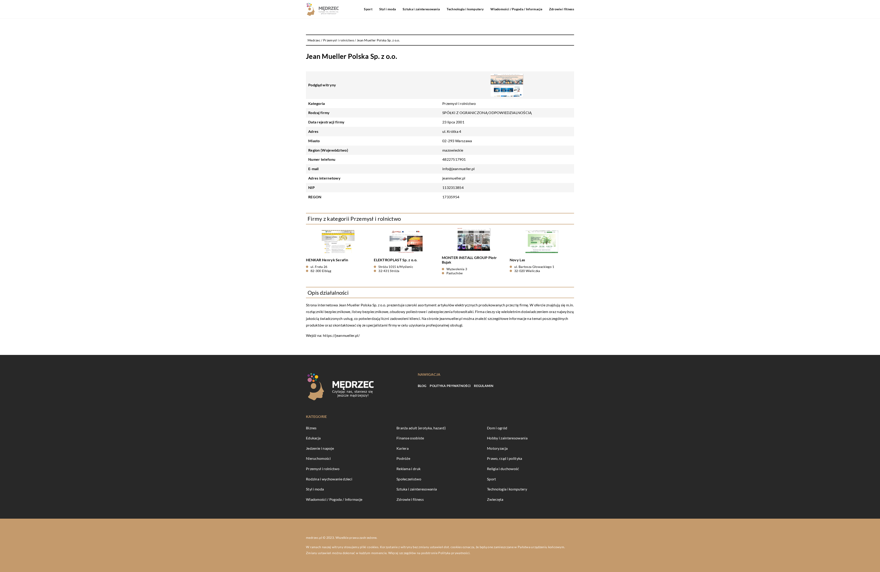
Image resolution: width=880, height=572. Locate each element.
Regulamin (483, 386)
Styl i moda (387, 9)
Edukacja (313, 438)
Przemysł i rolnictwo (459, 103)
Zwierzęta (495, 499)
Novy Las (517, 260)
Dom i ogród (497, 428)
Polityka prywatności (450, 386)
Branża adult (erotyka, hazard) (421, 428)
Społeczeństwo (408, 479)
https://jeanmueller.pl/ (341, 335)
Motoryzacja (497, 448)
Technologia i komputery (465, 9)
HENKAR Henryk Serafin (327, 260)
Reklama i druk (408, 468)
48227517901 (454, 159)
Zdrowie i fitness (561, 9)
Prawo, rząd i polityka (504, 458)
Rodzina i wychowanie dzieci (329, 479)
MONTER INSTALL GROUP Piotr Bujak (469, 259)
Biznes (311, 428)
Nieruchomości (318, 458)
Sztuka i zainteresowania (421, 9)
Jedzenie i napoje (320, 448)
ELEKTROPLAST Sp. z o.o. (395, 260)
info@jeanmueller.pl (458, 168)
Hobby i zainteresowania (507, 438)
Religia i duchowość (503, 468)
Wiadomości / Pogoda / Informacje (516, 9)
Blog (422, 386)
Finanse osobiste (410, 438)
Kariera (402, 448)
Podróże (403, 458)
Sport (368, 9)
